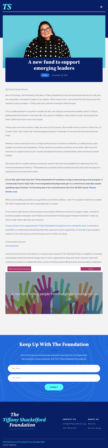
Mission (92, 424)
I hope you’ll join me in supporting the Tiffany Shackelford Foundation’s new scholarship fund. (45, 225)
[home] (7, 5)
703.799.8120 (69, 428)
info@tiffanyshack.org (74, 424)
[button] (101, 7)
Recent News (95, 428)
